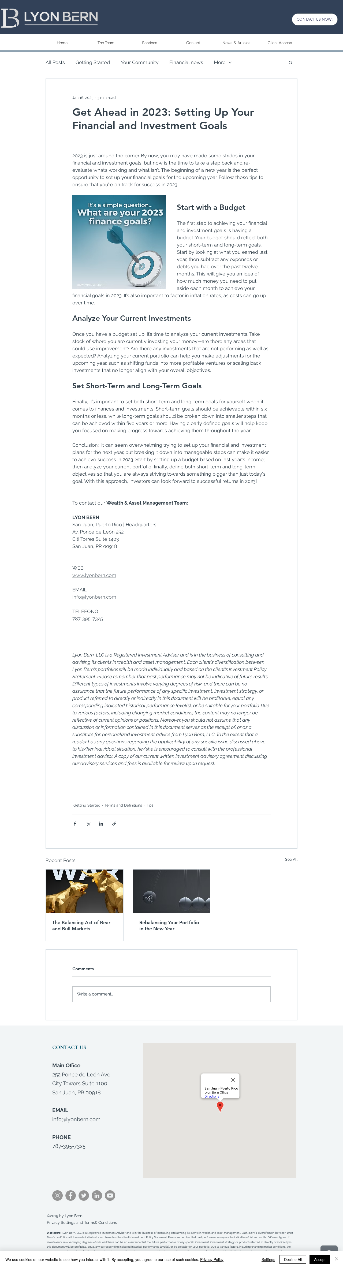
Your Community (140, 62)
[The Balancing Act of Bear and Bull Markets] (84, 891)
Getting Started (93, 62)
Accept (320, 1259)
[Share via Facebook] (74, 823)
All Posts (55, 62)
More (220, 62)
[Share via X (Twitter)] (88, 823)
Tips (150, 805)
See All (291, 859)
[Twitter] (84, 1195)
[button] (149, 43)
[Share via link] (114, 823)
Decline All (293, 1259)
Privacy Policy (211, 1259)
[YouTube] (110, 1195)
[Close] (336, 1259)
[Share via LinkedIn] (101, 823)
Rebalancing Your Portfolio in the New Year (169, 925)
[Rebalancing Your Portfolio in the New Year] (171, 891)
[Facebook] (70, 1195)
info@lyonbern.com (76, 1119)
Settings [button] (268, 1259)
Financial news (186, 62)
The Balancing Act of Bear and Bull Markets (81, 925)
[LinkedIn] (97, 1195)
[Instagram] (57, 1195)
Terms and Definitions (123, 805)
